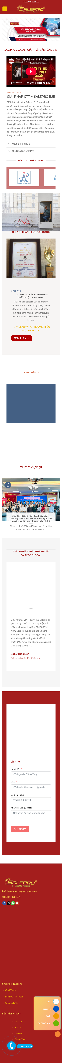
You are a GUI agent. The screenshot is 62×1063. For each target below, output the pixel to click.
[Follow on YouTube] (17, 903)
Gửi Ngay (20, 829)
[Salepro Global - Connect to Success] (31, 8)
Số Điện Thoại (17, 795)
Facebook (46, 1009)
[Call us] (13, 903)
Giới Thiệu (10, 990)
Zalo (48, 1001)
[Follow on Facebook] (4, 903)
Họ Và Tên (15, 769)
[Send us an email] (9, 903)
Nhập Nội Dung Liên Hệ (21, 807)
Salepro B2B (11, 1002)
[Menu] (4, 8)
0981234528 (25, 1046)
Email (13, 782)
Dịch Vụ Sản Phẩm (14, 996)
